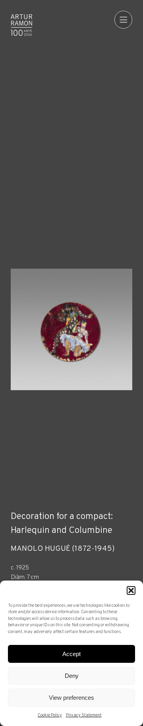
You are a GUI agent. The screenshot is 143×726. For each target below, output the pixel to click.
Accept (71, 653)
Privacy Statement (84, 715)
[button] (131, 590)
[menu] (123, 20)
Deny (72, 675)
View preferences (71, 697)
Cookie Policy (50, 715)
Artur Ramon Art (21, 25)
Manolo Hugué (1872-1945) (63, 549)
